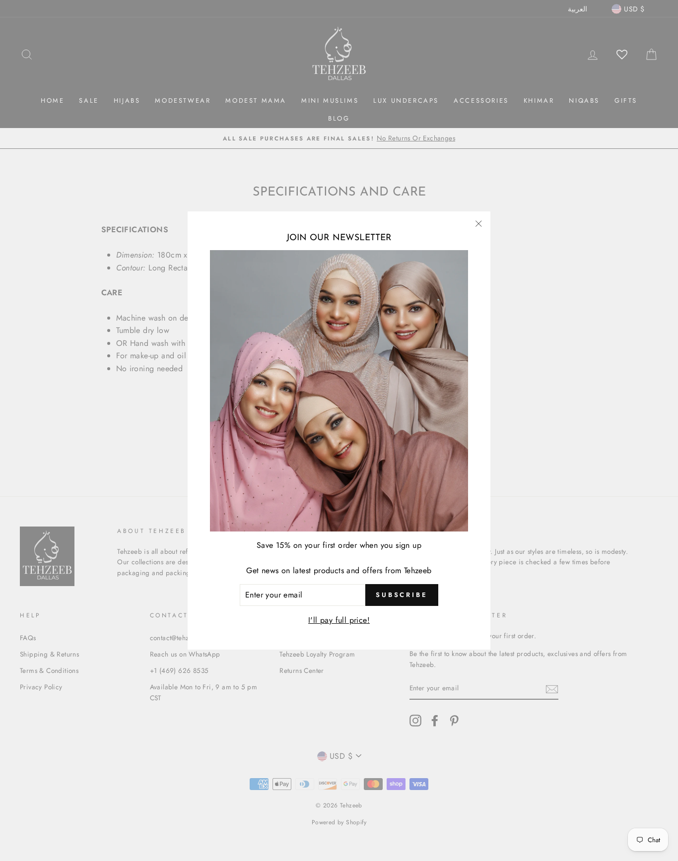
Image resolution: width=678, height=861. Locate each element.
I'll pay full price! (339, 620)
